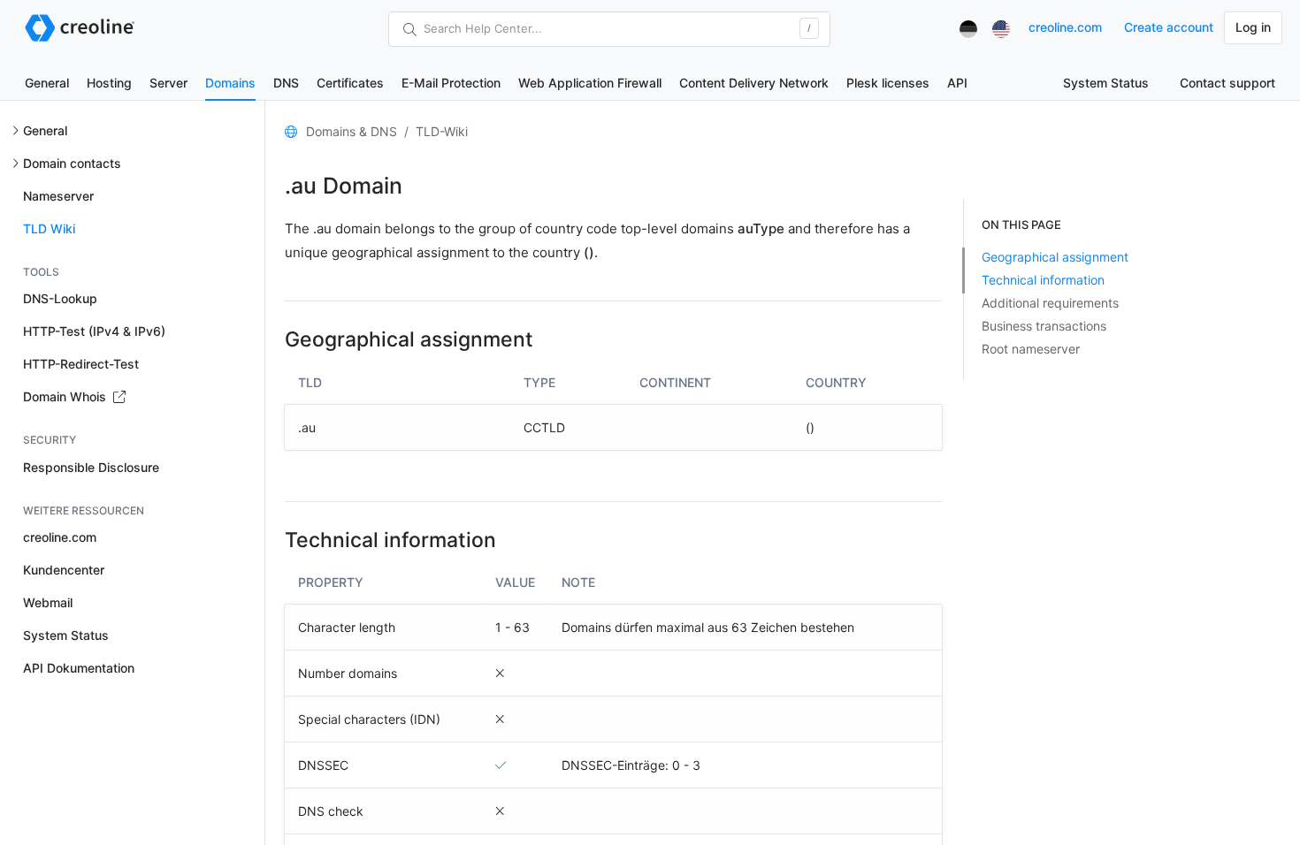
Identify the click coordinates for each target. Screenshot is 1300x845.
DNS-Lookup (60, 298)
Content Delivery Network (754, 82)
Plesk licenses (887, 82)
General (47, 82)
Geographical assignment (1055, 256)
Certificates (350, 82)
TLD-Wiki (442, 131)
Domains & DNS (351, 131)
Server (168, 82)
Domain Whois (66, 396)
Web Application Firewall (589, 82)
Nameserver (58, 195)
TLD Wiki (49, 228)
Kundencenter (63, 569)
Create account (1168, 26)
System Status (1106, 82)
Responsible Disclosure (91, 467)
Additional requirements (1050, 302)
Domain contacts (72, 163)
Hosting (109, 82)
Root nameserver (1031, 348)
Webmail (48, 602)
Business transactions (1044, 325)
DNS (286, 82)
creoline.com (1065, 26)
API (957, 82)
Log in (1253, 26)
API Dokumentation (78, 667)
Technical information (1043, 279)
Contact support (1227, 82)
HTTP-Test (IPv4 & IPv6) (94, 331)
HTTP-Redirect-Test (81, 363)
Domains (230, 82)
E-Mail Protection (451, 82)
